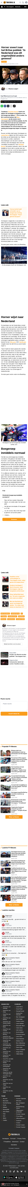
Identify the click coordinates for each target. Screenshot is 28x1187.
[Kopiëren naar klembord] (14, 106)
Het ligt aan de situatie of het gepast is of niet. (14, 507)
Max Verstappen (5, 613)
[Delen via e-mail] (11, 106)
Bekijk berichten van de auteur (12, 644)
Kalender (18, 7)
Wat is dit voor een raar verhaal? (11, 961)
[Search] (20, 2)
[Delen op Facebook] (5, 106)
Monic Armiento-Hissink (12, 958)
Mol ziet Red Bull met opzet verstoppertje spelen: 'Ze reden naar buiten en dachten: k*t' (17, 604)
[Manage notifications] (3, 1184)
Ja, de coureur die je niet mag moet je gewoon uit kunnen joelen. (14, 511)
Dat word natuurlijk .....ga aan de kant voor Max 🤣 (14, 920)
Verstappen (10, 7)
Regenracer (8, 915)
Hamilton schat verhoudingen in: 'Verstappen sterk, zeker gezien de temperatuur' (17, 579)
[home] (2, 7)
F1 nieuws (3, 616)
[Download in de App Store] (19, 1177)
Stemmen (14, 519)
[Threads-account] (25, 1171)
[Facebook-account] (6, 1171)
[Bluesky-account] (21, 1171)
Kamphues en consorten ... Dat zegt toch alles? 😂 (14, 954)
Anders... (7, 515)
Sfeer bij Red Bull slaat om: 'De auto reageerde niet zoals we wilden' (17, 596)
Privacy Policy (21, 1138)
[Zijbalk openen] (1, 2)
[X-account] (3, 1171)
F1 (4, 7)
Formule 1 (4, 61)
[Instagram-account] (10, 1171)
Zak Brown (22, 342)
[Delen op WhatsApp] (2, 106)
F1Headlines (7, 1141)
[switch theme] (23, 2)
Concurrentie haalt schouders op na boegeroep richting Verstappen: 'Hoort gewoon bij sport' (16, 212)
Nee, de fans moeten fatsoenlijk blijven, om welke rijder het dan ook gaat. (14, 502)
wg (6, 949)
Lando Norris (5, 135)
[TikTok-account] (14, 1171)
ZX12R (7, 924)
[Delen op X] (8, 106)
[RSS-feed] (18, 1171)
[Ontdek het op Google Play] (8, 1177)
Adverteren (15, 1141)
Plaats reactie (14, 713)
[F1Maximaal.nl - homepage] (9, 2)
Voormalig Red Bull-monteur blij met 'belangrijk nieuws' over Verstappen (10, 1184)
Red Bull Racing (15, 613)
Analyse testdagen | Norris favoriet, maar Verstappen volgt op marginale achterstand (17, 588)
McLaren (13, 342)
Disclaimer (14, 1145)
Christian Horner (13, 111)
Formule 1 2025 (20, 619)
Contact (22, 1141)
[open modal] (26, 2)
